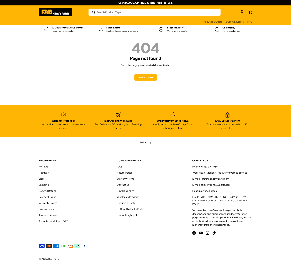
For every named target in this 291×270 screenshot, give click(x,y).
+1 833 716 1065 (209, 166)
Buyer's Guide (99, 21)
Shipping (44, 184)
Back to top (145, 142)
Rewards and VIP (126, 190)
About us (44, 172)
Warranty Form (125, 178)
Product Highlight (127, 215)
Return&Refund (48, 190)
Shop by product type (51, 21)
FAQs (143, 21)
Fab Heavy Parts (51, 259)
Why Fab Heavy (79, 21)
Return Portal (124, 172)
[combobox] (155, 12)
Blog (41, 178)
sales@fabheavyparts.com (216, 184)
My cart (153, 21)
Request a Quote (212, 21)
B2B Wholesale (235, 21)
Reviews (115, 21)
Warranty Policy (48, 202)
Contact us (130, 21)
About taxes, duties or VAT (53, 221)
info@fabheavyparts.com (215, 178)
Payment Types (47, 196)
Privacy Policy (46, 208)
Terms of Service (48, 215)
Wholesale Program (128, 196)
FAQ (249, 21)
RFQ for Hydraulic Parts (130, 208)
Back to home (146, 77)
